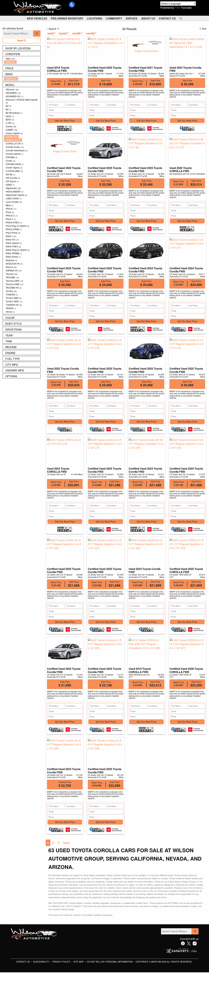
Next (66, 842)
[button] (72, 4)
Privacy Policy (61, 961)
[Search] (36, 33)
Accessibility (41, 961)
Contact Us (23, 961)
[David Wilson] (37, 7)
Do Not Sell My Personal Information (110, 961)
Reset (20, 40)
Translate (186, 7)
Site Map (78, 961)
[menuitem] (22, 58)
